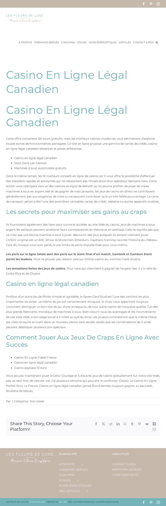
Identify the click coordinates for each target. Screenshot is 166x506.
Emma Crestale (37, 502)
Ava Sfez (63, 502)
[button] (157, 42)
